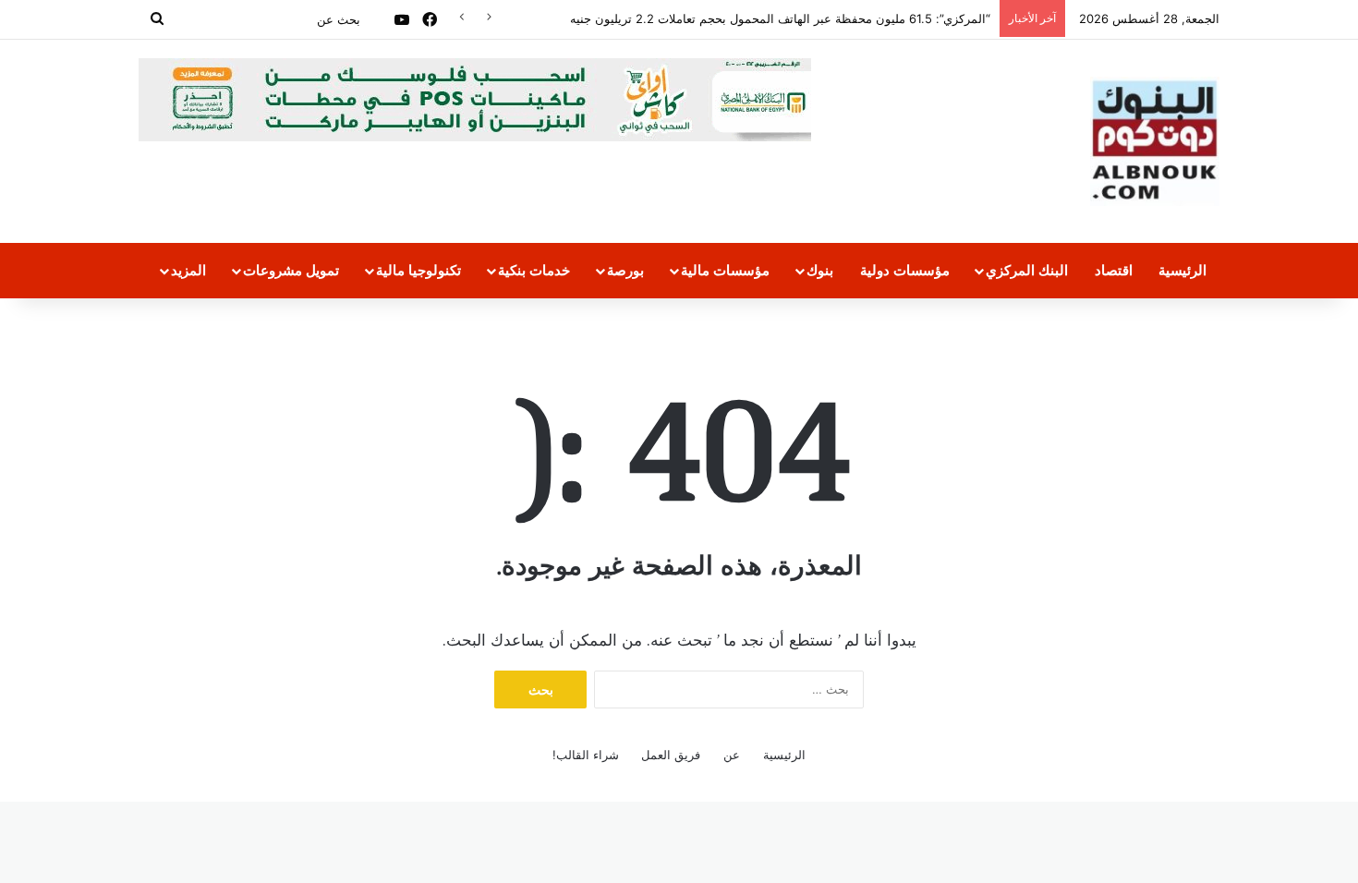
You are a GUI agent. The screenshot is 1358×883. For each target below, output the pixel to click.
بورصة (625, 270)
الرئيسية (1182, 270)
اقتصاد (1114, 270)
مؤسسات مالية (725, 270)
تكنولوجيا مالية (418, 270)
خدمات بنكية (534, 270)
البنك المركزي (1027, 270)
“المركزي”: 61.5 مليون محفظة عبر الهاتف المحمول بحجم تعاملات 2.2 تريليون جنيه (780, 18)
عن (731, 754)
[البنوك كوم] (1154, 141)
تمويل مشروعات (291, 270)
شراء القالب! (585, 754)
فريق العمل (670, 754)
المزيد (188, 270)
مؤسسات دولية (905, 270)
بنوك (819, 270)
